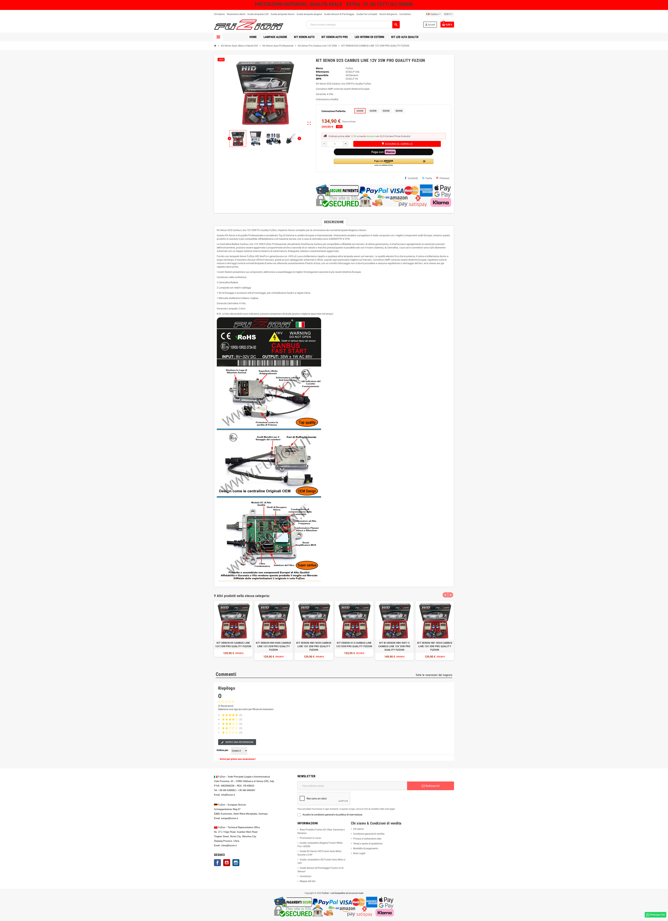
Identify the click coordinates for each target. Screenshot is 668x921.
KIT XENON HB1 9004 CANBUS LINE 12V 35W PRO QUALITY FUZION (434, 646)
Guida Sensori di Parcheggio (339, 14)
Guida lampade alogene (309, 14)
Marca (319, 68)
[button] (383, 163)
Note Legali (359, 853)
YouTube (226, 862)
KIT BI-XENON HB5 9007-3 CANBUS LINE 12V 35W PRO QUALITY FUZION (394, 646)
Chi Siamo (219, 14)
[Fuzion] (248, 24)
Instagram (235, 862)
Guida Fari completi (366, 14)
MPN (318, 78)
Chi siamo (358, 828)
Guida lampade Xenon (283, 14)
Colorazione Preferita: (333, 111)
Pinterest (444, 178)
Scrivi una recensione (239, 742)
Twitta (428, 178)
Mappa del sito (308, 881)
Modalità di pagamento (365, 848)
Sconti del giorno (388, 14)
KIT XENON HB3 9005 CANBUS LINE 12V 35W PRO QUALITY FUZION (313, 646)
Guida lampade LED (258, 14)
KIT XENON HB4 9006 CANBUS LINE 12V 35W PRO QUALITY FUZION (273, 646)
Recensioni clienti (236, 14)
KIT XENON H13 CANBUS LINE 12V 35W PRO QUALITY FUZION (354, 644)
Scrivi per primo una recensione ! (238, 759)
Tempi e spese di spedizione (368, 843)
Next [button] (450, 595)
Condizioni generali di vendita (368, 833)
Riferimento (322, 71)
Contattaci (405, 14)
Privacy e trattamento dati (367, 838)
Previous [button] (445, 595)
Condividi (413, 178)
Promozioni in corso (310, 838)
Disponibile (322, 75)
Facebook (217, 862)
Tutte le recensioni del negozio (434, 675)
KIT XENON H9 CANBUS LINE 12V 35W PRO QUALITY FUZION (233, 644)
